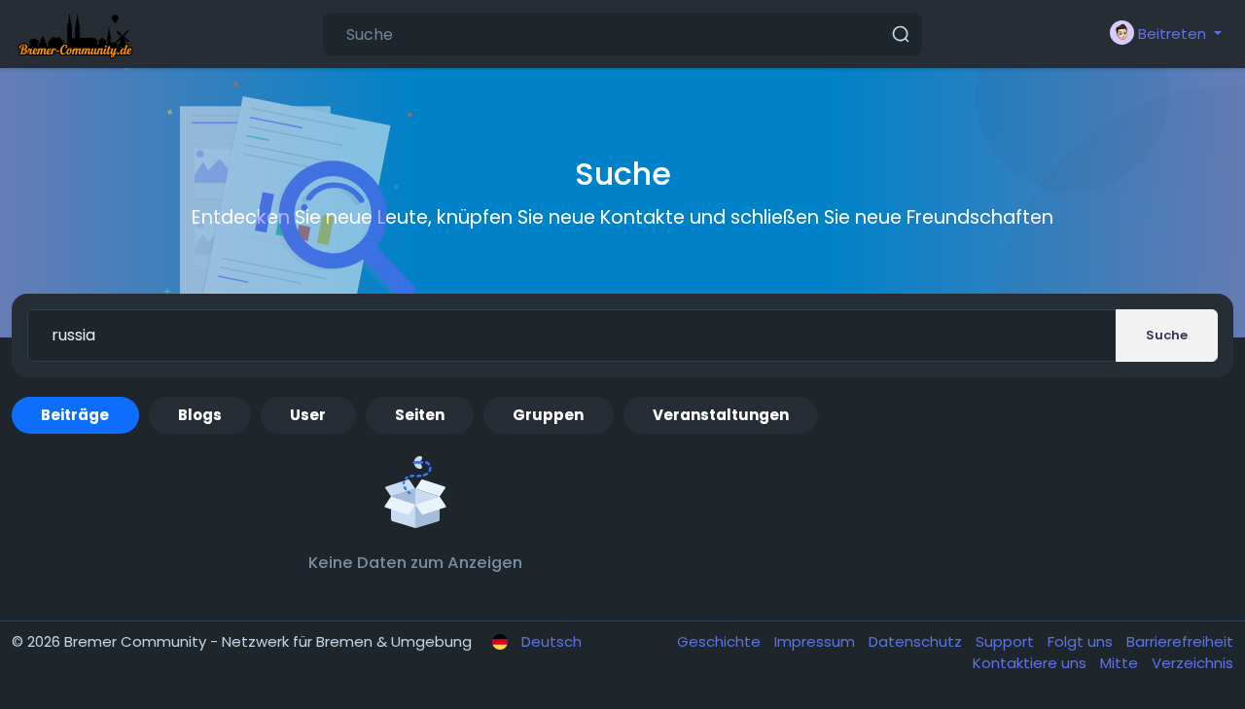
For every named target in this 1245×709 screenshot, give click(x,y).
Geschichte (721, 641)
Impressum (816, 641)
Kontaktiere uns (1031, 663)
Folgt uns (1082, 641)
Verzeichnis (1192, 663)
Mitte (1121, 663)
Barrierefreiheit (1179, 641)
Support (1007, 641)
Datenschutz (917, 641)
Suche (1167, 335)
